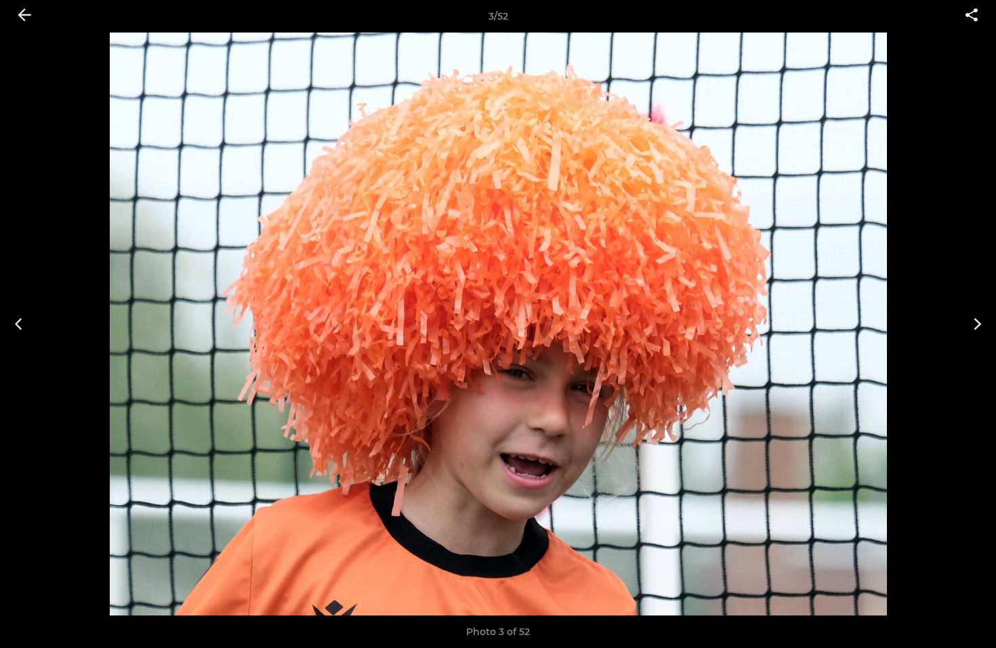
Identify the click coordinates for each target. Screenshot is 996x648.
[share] (971, 16)
